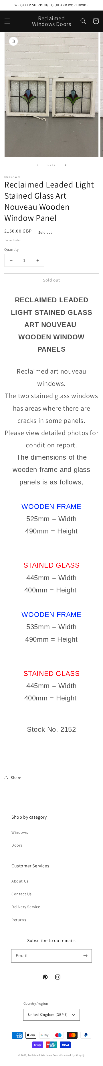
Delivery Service (25, 906)
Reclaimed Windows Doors (44, 1055)
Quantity (11, 249)
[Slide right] (65, 165)
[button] (7, 21)
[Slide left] (37, 165)
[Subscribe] (85, 955)
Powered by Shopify (72, 1055)
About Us (20, 881)
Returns (18, 919)
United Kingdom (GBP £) (48, 1014)
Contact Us (21, 893)
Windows (19, 832)
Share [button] (16, 777)
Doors (17, 845)
